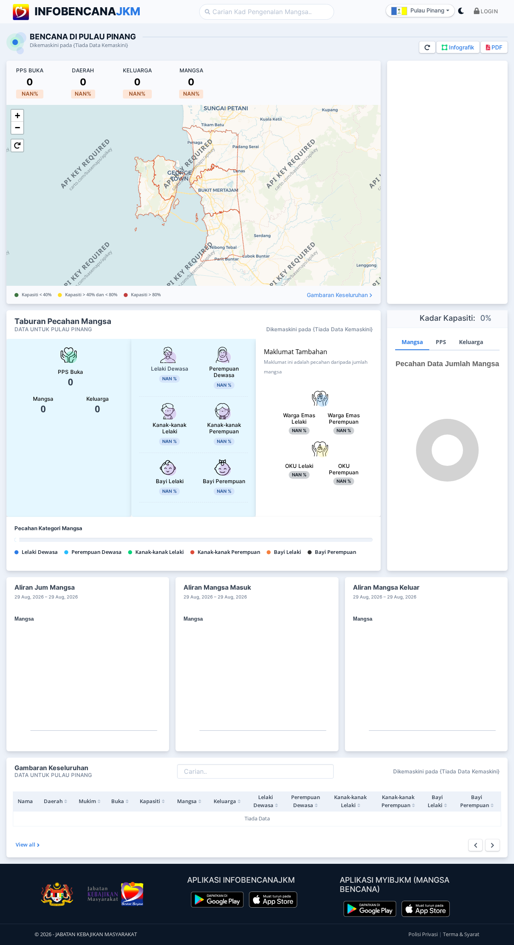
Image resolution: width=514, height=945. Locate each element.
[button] (486, 11)
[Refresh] (427, 47)
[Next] (492, 845)
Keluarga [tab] (471, 342)
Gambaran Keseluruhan (337, 294)
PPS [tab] (441, 342)
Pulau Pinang (427, 10)
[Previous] (476, 845)
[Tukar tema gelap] (461, 11)
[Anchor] (91, 768)
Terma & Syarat (461, 934)
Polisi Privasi (423, 934)
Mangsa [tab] (412, 342)
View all (25, 844)
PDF (496, 47)
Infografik (460, 47)
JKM (88, 11)
